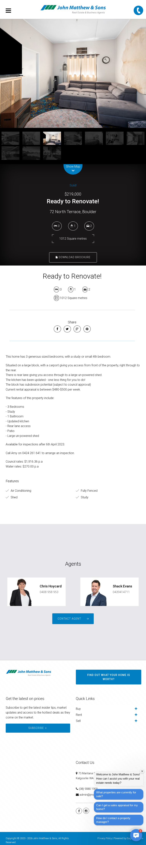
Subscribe (36, 727)
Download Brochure (74, 257)
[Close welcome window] (142, 771)
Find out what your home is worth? (108, 677)
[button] (136, 835)
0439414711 (121, 592)
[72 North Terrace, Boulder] (73, 73)
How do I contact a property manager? (113, 819)
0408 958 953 (49, 592)
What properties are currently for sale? (116, 794)
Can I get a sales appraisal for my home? (117, 807)
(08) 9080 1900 (88, 789)
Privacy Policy (104, 838)
